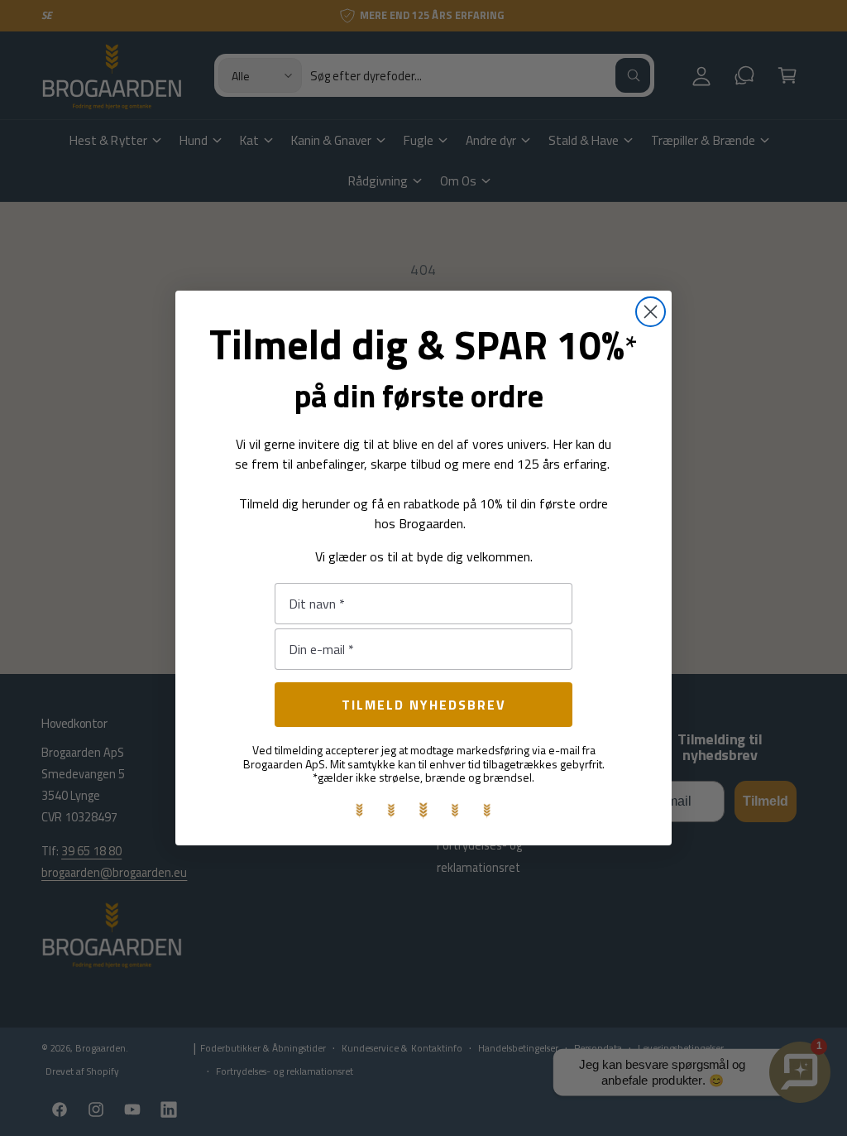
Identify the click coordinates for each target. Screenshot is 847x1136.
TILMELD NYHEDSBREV (424, 705)
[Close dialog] (650, 311)
